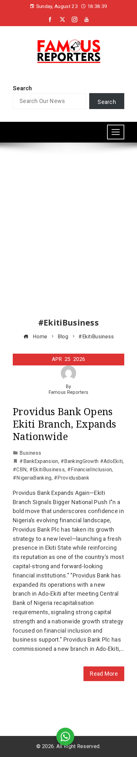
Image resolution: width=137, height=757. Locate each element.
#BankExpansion (38, 461)
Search (22, 88)
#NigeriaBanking (32, 478)
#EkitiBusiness (47, 470)
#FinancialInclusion (89, 470)
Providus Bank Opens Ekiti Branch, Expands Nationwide (64, 424)
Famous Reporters (69, 392)
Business (30, 453)
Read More (104, 673)
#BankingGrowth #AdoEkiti (92, 461)
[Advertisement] (68, 236)
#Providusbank (71, 478)
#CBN (20, 470)
